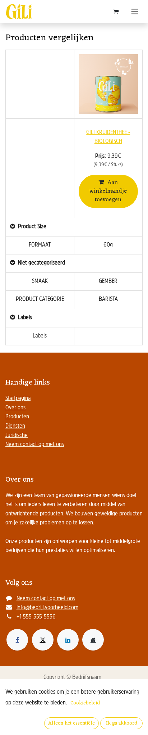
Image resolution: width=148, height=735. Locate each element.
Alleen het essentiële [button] (71, 723)
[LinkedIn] (68, 640)
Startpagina (18, 398)
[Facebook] (17, 640)
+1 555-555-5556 (36, 617)
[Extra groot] (93, 640)
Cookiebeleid (85, 703)
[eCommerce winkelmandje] (115, 11)
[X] (43, 640)
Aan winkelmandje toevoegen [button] (108, 191)
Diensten (15, 426)
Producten (17, 417)
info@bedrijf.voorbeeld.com (47, 608)
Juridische (16, 435)
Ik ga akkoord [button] (121, 723)
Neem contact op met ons (34, 444)
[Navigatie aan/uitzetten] (135, 11)
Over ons (15, 408)
